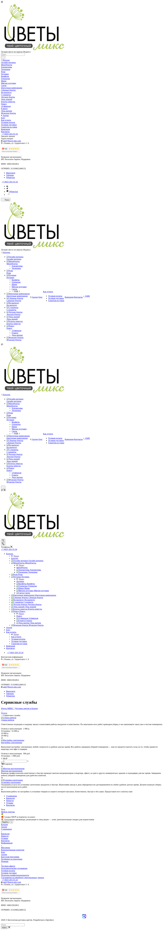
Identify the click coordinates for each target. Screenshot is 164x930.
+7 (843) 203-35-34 (10, 134)
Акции (4, 827)
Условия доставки (9, 873)
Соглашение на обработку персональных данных (22, 877)
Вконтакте (10, 173)
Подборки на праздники (11, 859)
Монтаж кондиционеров (11, 771)
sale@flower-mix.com (12, 141)
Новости (5, 836)
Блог (3, 852)
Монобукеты (22, 567)
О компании (6, 829)
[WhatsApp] (80, 918)
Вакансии (5, 834)
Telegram (10, 175)
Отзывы (4, 838)
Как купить (16, 637)
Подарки (20, 581)
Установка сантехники (11, 782)
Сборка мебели (7, 720)
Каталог (14, 558)
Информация (6, 843)
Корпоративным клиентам (12, 850)
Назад (16, 556)
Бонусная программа (10, 857)
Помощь (4, 861)
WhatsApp (10, 177)
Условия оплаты (8, 871)
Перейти (5, 822)
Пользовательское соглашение (14, 868)
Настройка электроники (11, 742)
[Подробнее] (2, 738)
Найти (4, 928)
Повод (19, 616)
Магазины (5, 847)
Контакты (5, 841)
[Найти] (3, 57)
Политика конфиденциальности (15, 875)
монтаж (11, 812)
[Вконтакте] (7, 186)
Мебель (4, 812)
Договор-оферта (8, 866)
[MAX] (8, 195)
